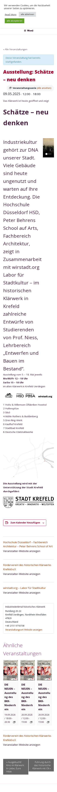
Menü (30, 30)
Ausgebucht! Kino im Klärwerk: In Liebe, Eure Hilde (15, 766)
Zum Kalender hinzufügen (25, 522)
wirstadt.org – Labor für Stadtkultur (24, 588)
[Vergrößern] (49, 441)
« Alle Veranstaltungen (15, 49)
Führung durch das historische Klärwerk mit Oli (41, 765)
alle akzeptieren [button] (14, 20)
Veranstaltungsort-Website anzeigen (23, 629)
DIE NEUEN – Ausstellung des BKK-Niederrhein (10, 697)
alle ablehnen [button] (27, 14)
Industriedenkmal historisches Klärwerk (25, 606)
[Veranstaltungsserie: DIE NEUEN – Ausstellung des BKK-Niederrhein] (14, 722)
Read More (10, 14)
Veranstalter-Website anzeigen (21, 551)
